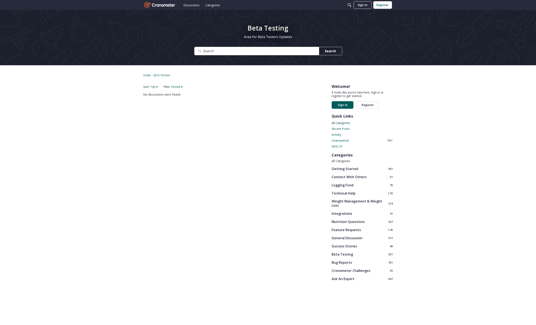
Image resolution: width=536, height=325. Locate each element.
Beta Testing (362, 254)
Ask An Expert (362, 278)
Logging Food (362, 185)
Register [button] (368, 105)
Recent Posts (341, 129)
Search (330, 51)
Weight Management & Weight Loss (362, 203)
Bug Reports (362, 262)
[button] (154, 86)
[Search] (349, 5)
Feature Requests (362, 230)
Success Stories (362, 246)
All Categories (341, 123)
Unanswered (362, 140)
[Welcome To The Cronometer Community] (159, 5)
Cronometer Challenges (362, 270)
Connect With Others (362, 177)
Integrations (362, 213)
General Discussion (362, 238)
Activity (336, 135)
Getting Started (362, 168)
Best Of (337, 146)
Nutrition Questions (362, 221)
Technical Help (362, 193)
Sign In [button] (343, 105)
